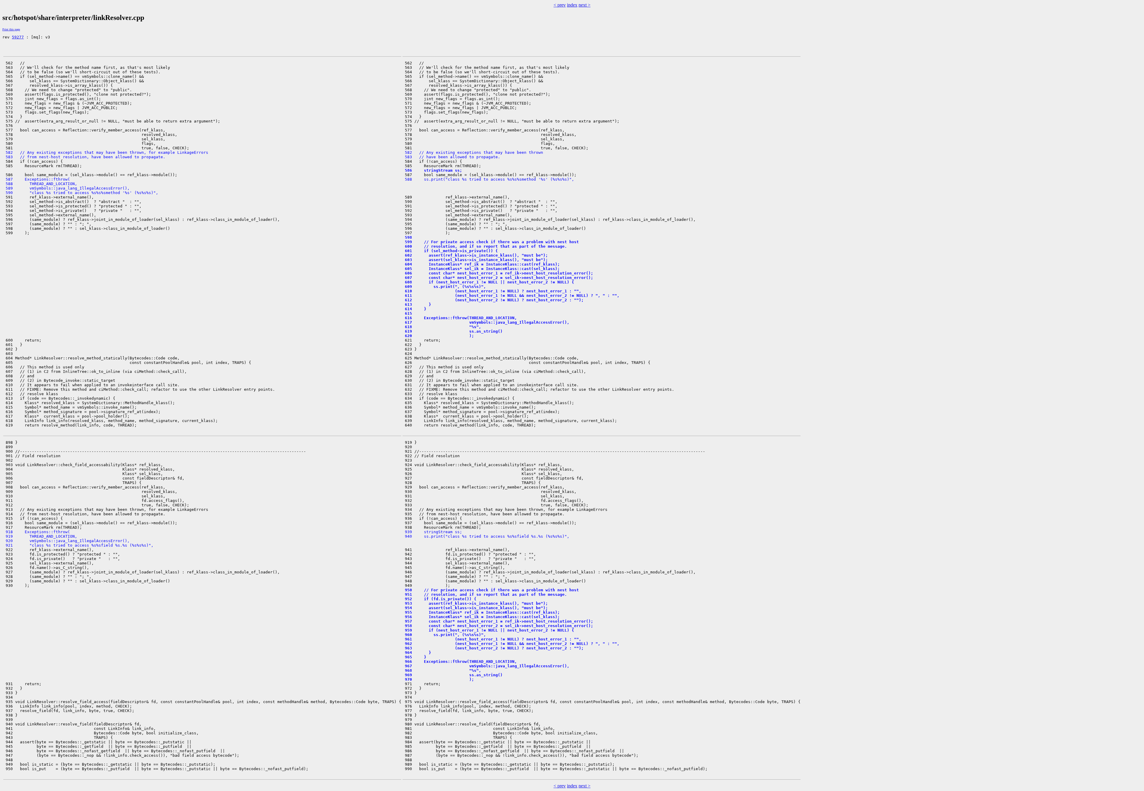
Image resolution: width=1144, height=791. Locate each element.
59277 (18, 37)
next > (584, 4)
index (572, 4)
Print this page (11, 29)
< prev (560, 4)
